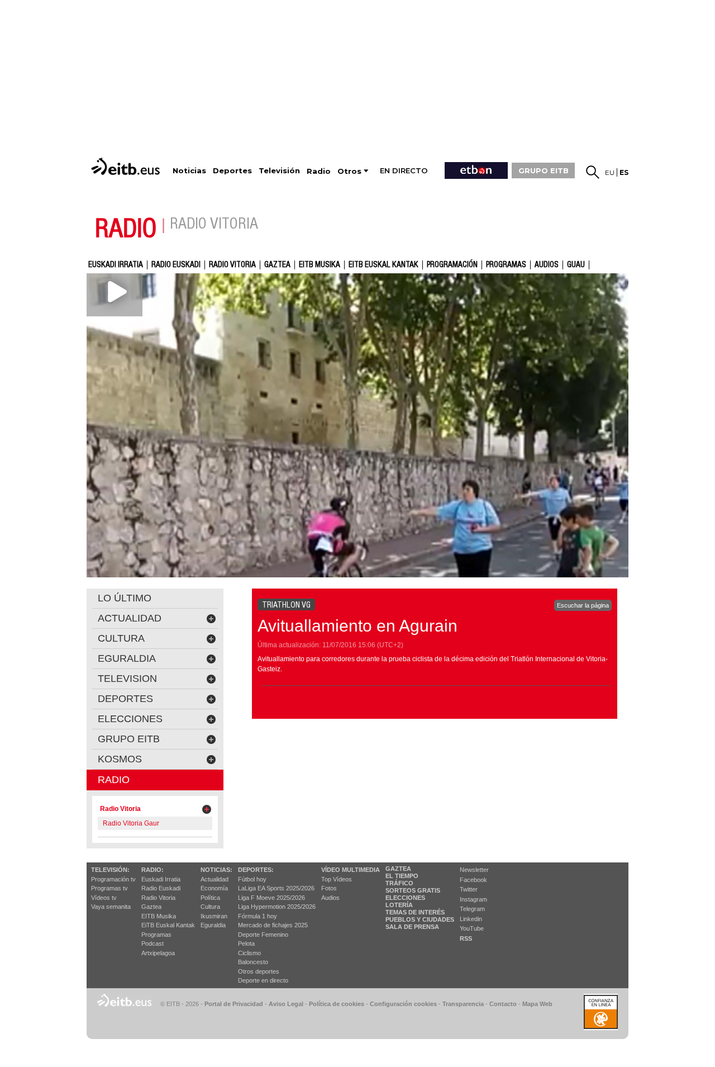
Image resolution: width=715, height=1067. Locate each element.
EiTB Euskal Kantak (168, 925)
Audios (330, 897)
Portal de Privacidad (233, 1003)
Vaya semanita (111, 906)
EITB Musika (319, 264)
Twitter (469, 889)
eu (609, 172)
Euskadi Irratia (115, 264)
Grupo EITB (129, 738)
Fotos (329, 888)
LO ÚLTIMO (124, 598)
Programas (506, 264)
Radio (114, 779)
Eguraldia (213, 925)
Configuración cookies (403, 1003)
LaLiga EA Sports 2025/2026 (276, 888)
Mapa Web (537, 1003)
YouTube (472, 928)
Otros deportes (258, 971)
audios (547, 264)
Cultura (210, 906)
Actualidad (214, 879)
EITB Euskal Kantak (383, 264)
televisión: (110, 869)
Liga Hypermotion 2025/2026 (277, 906)
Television (127, 678)
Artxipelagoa (158, 953)
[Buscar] (592, 172)
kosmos (120, 759)
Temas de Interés (415, 912)
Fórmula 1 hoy (257, 916)
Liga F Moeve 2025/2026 (271, 897)
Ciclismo (249, 953)
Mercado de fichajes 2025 (273, 925)
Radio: (152, 869)
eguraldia (127, 658)
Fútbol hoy (252, 879)
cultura (121, 638)
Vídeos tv (104, 897)
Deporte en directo (263, 980)
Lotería (399, 905)
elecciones (130, 718)
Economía (214, 888)
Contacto (503, 1003)
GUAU (576, 264)
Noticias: (216, 869)
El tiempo (401, 875)
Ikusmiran (214, 916)
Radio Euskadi (176, 264)
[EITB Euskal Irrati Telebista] (127, 166)
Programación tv (113, 879)
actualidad (129, 618)
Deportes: (256, 869)
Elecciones (405, 897)
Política (210, 897)
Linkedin (471, 919)
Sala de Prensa (412, 926)
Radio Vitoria (232, 264)
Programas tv (109, 888)
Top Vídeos (336, 879)
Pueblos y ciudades (419, 919)
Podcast (152, 943)
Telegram (472, 908)
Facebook (473, 879)
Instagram (473, 899)
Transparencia (463, 1003)
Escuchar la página (583, 605)
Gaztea (151, 906)
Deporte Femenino (263, 934)
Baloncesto (253, 962)
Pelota (246, 943)
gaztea (277, 264)
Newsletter (474, 869)
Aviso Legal (286, 1003)
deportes (125, 698)
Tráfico (399, 883)
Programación (452, 264)
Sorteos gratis (412, 890)
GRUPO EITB (543, 170)
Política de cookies (336, 1003)
